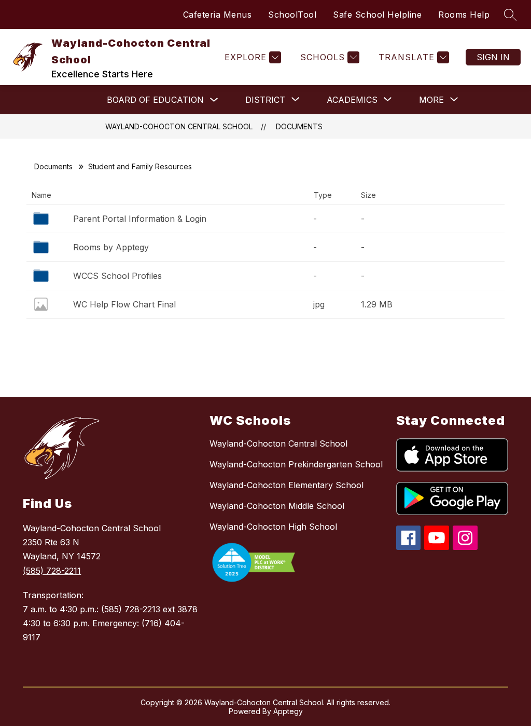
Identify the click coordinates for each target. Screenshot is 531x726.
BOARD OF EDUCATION (155, 100)
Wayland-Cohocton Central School (179, 126)
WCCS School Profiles (117, 276)
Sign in (493, 57)
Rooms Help (464, 14)
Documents (299, 126)
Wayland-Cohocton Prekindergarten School (296, 464)
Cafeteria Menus (217, 14)
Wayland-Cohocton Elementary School (286, 485)
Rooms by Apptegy (111, 247)
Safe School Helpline (377, 14)
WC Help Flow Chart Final (124, 304)
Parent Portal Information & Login (139, 218)
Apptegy (288, 711)
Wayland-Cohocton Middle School (276, 506)
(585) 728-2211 (52, 571)
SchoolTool (292, 14)
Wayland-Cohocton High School (273, 526)
